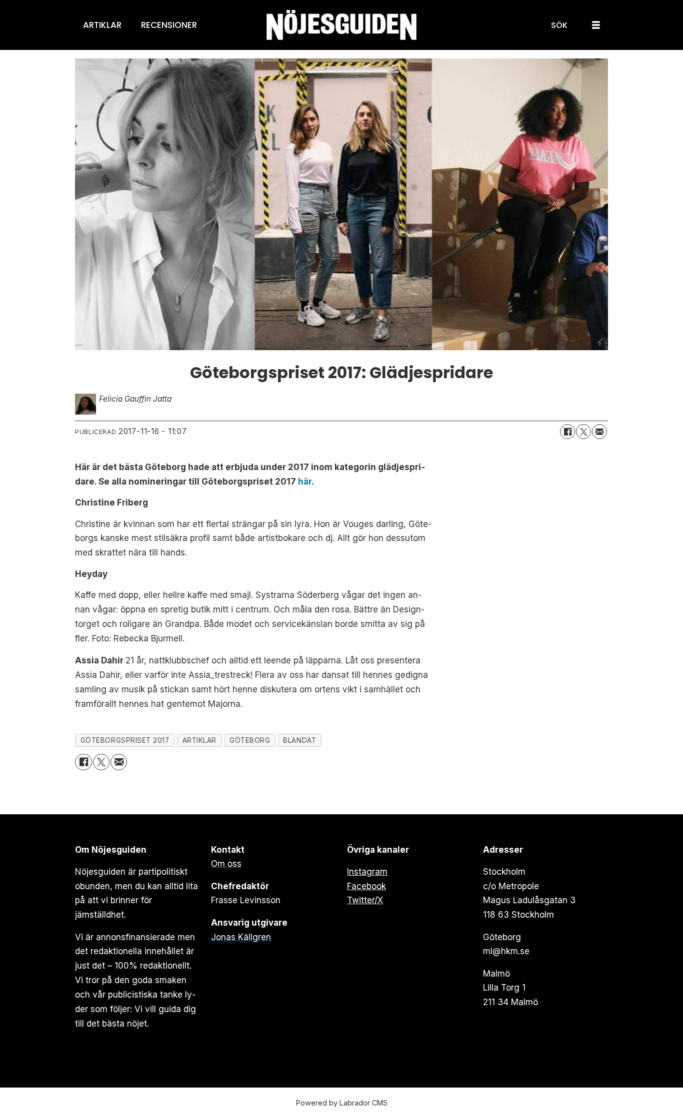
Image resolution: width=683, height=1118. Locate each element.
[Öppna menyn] (596, 25)
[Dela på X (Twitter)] (583, 431)
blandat (299, 740)
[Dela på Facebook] (567, 431)
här (305, 482)
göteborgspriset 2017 (125, 740)
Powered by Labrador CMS (342, 1103)
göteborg (250, 740)
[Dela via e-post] (599, 431)
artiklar (199, 740)
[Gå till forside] (341, 25)
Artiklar (102, 25)
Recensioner (169, 25)
